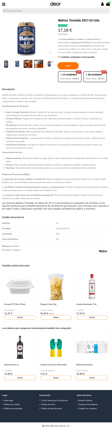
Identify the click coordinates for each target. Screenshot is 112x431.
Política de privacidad (13, 408)
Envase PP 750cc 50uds (14, 304)
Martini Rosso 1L (11, 365)
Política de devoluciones (51, 408)
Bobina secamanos (84, 365)
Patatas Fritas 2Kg (48, 304)
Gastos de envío (48, 404)
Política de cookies (12, 404)
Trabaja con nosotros (87, 408)
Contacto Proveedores (88, 404)
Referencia (7, 246)
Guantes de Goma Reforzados (53, 365)
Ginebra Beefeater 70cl (86, 304)
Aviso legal (8, 400)
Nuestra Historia (85, 400)
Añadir (68, 66)
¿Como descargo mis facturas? (54, 400)
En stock (6, 250)
